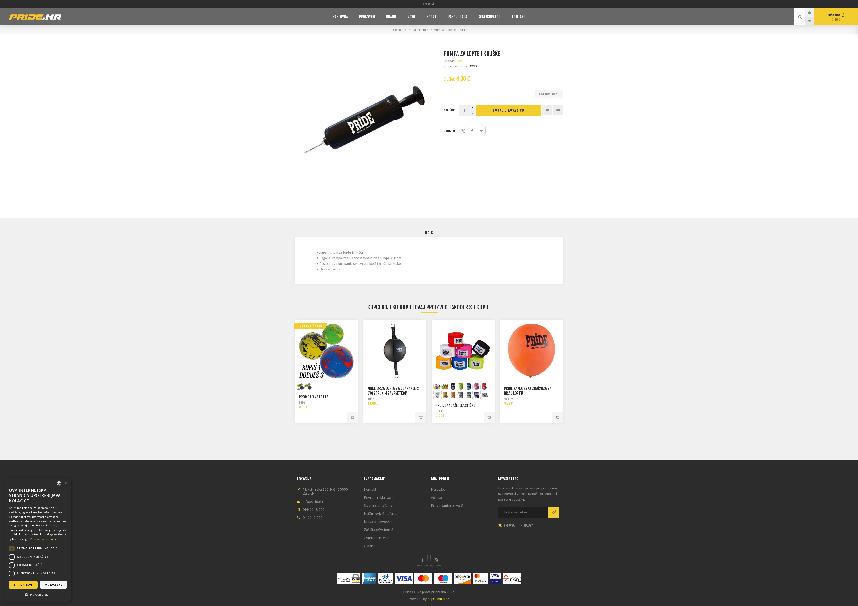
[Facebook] (422, 560)
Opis (429, 233)
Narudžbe (438, 489)
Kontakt (370, 489)
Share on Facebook (472, 131)
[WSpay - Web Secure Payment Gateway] (348, 583)
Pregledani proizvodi (447, 505)
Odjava (528, 525)
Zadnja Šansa (311, 326)
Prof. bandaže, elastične (455, 405)
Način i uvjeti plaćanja (380, 513)
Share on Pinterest (481, 131)
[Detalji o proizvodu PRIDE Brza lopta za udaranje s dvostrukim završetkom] (394, 351)
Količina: (450, 110)
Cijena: (449, 79)
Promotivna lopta (313, 397)
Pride (458, 61)
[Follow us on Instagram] (435, 560)
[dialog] (38, 540)
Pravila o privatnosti (43, 539)
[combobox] (59, 483)
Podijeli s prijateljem (558, 110)
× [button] (65, 483)
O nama (369, 546)
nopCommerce (438, 599)
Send (553, 512)
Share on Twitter (463, 131)
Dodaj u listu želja (547, 110)
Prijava (813, 12)
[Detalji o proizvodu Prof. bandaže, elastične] (463, 351)
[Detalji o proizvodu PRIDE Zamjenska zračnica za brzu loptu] (531, 351)
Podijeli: (450, 131)
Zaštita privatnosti (378, 530)
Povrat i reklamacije (379, 497)
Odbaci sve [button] (53, 585)
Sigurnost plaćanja (378, 505)
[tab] (429, 232)
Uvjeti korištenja (376, 538)
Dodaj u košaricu (508, 110)
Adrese (436, 497)
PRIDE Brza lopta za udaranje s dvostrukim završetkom (393, 391)
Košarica (835, 17)
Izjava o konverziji (378, 522)
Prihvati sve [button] (23, 585)
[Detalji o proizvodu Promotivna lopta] (326, 351)
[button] (38, 594)
